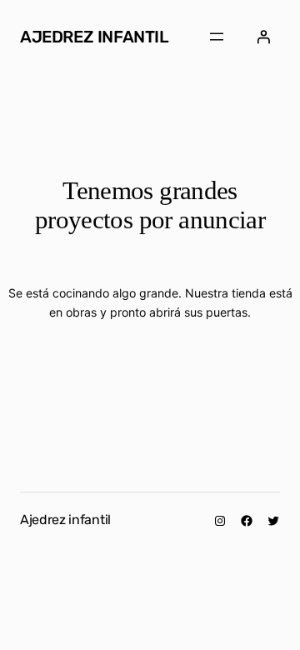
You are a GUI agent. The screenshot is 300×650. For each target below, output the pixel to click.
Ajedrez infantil (94, 37)
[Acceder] (263, 36)
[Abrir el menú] (217, 37)
